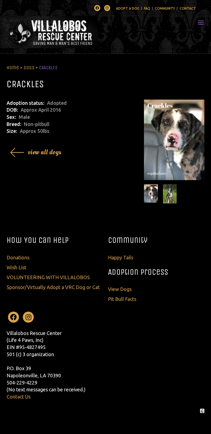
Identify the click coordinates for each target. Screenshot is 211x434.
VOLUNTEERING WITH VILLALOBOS (48, 277)
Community (165, 8)
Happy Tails (120, 257)
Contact (188, 8)
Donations (18, 257)
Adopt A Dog (127, 8)
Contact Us (18, 396)
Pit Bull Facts (122, 299)
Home (13, 68)
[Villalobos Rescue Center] (65, 32)
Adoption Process (138, 272)
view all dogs (44, 152)
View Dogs (120, 289)
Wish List (16, 267)
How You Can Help (38, 240)
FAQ (147, 8)
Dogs (29, 68)
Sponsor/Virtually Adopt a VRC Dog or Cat (53, 287)
